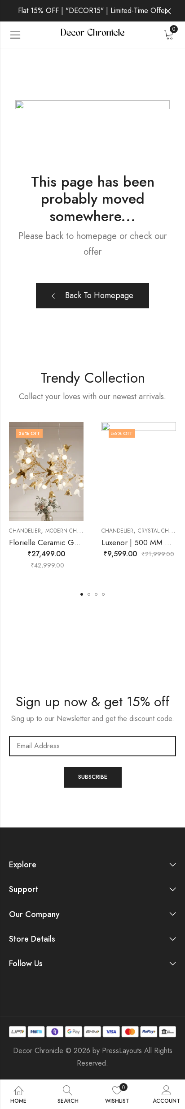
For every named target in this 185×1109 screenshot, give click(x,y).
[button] (81, 594)
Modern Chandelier (73, 531)
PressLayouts (122, 1050)
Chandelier (25, 531)
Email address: (92, 746)
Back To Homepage (99, 295)
